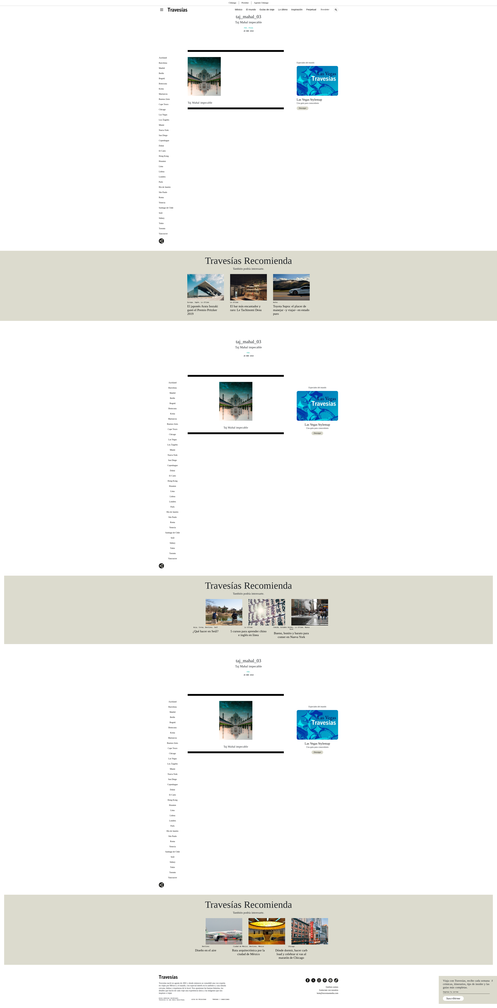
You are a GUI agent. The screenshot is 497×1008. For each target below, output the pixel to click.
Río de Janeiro (165, 187)
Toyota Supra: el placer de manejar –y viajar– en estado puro (291, 310)
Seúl (160, 213)
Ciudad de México (240, 946)
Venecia (162, 202)
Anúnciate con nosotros (328, 990)
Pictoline (245, 3)
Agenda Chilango (261, 3)
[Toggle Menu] (162, 10)
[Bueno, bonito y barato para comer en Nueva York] (291, 612)
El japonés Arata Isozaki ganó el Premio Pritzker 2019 (202, 310)
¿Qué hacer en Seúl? (205, 631)
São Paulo (163, 192)
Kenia (161, 89)
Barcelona (163, 63)
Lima (161, 166)
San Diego (163, 135)
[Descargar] (317, 81)
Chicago (162, 109)
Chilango (232, 3)
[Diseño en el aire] (205, 931)
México (238, 9)
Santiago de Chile (166, 208)
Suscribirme (453, 998)
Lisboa (161, 171)
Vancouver (163, 234)
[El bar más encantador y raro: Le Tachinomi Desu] (248, 287)
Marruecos (163, 94)
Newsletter (325, 9)
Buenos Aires (164, 99)
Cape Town (163, 104)
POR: (248, 353)
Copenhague (164, 140)
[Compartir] (161, 241)
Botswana (163, 84)
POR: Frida (248, 28)
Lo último (283, 9)
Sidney (162, 218)
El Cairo (162, 151)
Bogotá (162, 78)
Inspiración (296, 9)
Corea (201, 627)
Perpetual (311, 9)
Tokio (161, 223)
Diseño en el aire (205, 950)
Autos (275, 302)
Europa (190, 302)
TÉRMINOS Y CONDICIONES (220, 999)
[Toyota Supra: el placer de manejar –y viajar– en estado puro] (291, 287)
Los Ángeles (164, 120)
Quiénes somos (332, 987)
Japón (197, 302)
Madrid (162, 68)
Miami (161, 125)
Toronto (162, 228)
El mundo (251, 9)
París (161, 182)
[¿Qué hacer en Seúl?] (205, 612)
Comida (276, 627)
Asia (195, 627)
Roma (161, 197)
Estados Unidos (286, 627)
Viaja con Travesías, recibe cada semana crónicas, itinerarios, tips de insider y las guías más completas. (466, 984)
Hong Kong (164, 156)
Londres (162, 177)
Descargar (302, 108)
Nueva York (164, 130)
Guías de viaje (267, 9)
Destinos (208, 627)
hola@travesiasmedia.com (327, 993)
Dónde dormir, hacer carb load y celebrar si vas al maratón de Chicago (291, 954)
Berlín (161, 73)
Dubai (161, 146)
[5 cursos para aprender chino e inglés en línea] (248, 612)
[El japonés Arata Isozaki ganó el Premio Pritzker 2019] (205, 287)
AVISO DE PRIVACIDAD (198, 999)
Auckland (163, 58)
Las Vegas (163, 115)
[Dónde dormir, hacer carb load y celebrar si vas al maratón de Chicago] (291, 931)
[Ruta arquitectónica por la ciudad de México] (248, 931)
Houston (162, 161)
